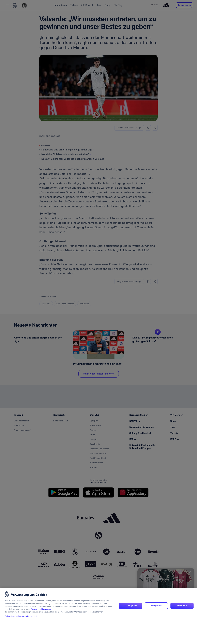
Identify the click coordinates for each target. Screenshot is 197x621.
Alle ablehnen (182, 606)
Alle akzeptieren (130, 606)
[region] (98, 604)
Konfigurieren (156, 606)
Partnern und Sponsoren (41, 609)
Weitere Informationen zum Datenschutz (21, 616)
